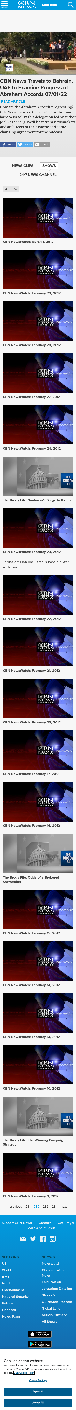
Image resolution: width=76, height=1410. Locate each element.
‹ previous (15, 1206)
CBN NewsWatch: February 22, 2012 (32, 618)
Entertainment (13, 1290)
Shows (49, 165)
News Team (11, 1316)
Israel (6, 1277)
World (6, 1270)
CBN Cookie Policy (24, 1373)
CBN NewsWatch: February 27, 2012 (31, 396)
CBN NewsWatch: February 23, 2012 (32, 551)
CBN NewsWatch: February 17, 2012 (31, 773)
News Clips (22, 165)
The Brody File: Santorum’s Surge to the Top (38, 500)
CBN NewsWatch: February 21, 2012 (31, 670)
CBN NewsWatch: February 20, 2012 (32, 722)
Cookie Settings (38, 1380)
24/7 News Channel (38, 174)
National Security (15, 1296)
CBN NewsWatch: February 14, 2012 (31, 985)
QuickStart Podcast (57, 1302)
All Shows (49, 1322)
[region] (38, 1379)
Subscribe (49, 5)
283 (46, 1206)
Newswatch (51, 1263)
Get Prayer (66, 1223)
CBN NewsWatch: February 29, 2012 (32, 293)
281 (27, 1206)
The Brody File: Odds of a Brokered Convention (31, 879)
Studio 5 (48, 1295)
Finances (9, 1310)
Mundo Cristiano (54, 1315)
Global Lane (51, 1308)
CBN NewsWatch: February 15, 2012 (31, 933)
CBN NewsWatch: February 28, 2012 (32, 345)
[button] (8, 144)
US (4, 1263)
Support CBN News (17, 1223)
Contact (45, 1223)
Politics (7, 1303)
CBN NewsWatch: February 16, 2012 (31, 825)
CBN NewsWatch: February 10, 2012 (31, 1088)
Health (7, 1283)
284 (54, 1206)
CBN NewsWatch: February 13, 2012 (31, 1036)
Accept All (38, 1402)
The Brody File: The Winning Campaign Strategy (34, 1142)
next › (65, 1206)
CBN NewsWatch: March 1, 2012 (28, 241)
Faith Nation (51, 1282)
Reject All (38, 1391)
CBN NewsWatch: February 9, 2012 (31, 1196)
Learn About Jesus (41, 1228)
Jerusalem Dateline (57, 1289)
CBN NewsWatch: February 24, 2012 (32, 448)
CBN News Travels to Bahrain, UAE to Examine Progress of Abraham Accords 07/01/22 (36, 90)
